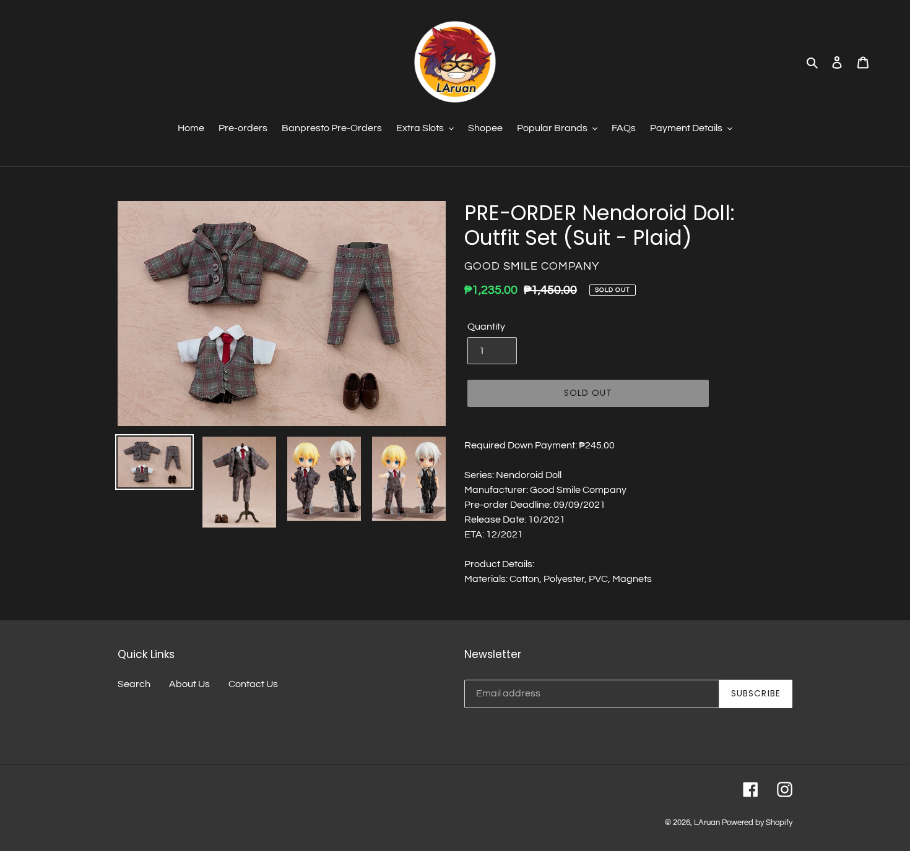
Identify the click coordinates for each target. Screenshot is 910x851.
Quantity (486, 326)
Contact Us (253, 684)
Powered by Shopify (757, 822)
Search (134, 684)
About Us (189, 684)
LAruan (707, 822)
